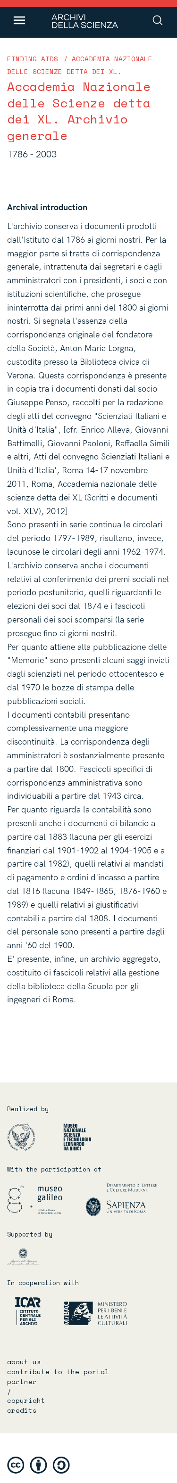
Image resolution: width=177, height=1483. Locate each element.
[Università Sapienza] (121, 1199)
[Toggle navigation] (19, 20)
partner (22, 1381)
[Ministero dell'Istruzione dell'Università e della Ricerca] (31, 1256)
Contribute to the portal (58, 1372)
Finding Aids (32, 59)
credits (22, 1410)
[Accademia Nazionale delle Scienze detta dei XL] (34, 1136)
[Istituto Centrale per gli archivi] (24, 1310)
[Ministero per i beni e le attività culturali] (84, 1310)
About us (24, 1362)
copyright (26, 1400)
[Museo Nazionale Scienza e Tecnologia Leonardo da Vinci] (82, 1136)
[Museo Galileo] (45, 1199)
